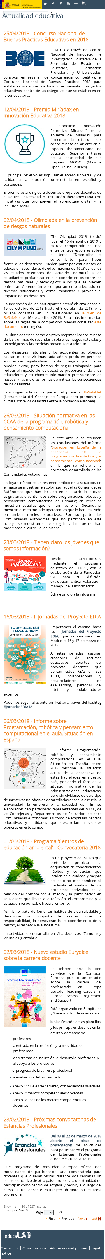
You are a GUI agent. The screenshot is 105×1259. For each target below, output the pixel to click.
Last (94, 1218)
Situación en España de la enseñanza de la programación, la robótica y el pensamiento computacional (75, 454)
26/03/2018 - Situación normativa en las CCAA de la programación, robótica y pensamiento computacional (49, 421)
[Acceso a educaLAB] (18, 1233)
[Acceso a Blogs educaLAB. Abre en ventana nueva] (76, 1)
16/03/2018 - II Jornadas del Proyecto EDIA (52, 616)
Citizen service (34, 1248)
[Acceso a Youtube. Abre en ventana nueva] (69, 1)
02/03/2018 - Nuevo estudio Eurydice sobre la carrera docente (46, 955)
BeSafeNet (92, 392)
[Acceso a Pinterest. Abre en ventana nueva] (61, 1)
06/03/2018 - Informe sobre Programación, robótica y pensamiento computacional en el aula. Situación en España (48, 730)
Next (81, 1218)
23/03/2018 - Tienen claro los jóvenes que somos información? (51, 545)
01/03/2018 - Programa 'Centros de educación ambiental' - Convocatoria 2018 (52, 844)
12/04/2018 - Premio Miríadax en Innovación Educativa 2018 (41, 112)
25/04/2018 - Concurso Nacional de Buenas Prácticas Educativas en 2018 (46, 36)
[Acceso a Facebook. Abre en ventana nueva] (53, 1)
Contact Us (10, 1248)
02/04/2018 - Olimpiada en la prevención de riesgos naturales (50, 223)
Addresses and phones (69, 1248)
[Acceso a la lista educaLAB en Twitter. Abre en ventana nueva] (45, 1)
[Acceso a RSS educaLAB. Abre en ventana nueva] (84, 1)
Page (40, 1212)
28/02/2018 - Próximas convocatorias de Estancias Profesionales (50, 1122)
